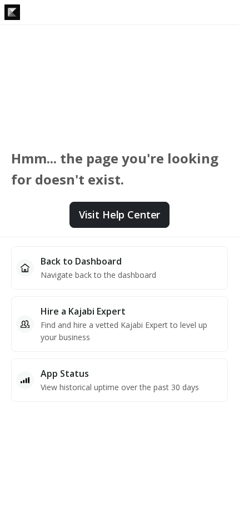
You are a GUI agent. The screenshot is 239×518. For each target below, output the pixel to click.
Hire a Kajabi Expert (83, 311)
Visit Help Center (119, 214)
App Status (65, 373)
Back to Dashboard (81, 261)
